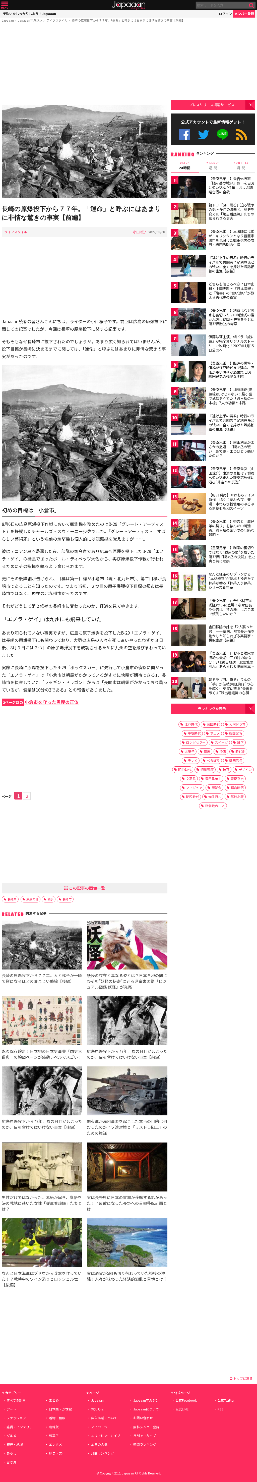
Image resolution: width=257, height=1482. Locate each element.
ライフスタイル (57, 20)
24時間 (185, 165)
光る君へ (214, 796)
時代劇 (240, 751)
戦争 (50, 899)
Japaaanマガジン (30, 20)
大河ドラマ (237, 724)
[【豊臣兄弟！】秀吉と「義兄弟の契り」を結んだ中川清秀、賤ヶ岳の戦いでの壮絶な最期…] (188, 530)
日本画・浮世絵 (60, 1409)
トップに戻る (242, 1378)
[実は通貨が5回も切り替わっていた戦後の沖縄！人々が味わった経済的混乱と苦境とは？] (127, 1243)
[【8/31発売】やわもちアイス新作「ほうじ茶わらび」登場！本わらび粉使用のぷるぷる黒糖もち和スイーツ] (188, 504)
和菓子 (54, 1435)
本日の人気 (99, 1444)
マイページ (99, 1426)
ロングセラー (196, 742)
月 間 (241, 165)
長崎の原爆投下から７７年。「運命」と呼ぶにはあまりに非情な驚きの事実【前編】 (128, 20)
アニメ (215, 733)
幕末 (207, 751)
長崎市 (67, 899)
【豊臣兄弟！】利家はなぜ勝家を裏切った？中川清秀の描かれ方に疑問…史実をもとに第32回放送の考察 (231, 317)
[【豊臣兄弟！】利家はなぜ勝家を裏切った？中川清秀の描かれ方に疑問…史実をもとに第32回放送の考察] (188, 319)
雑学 (240, 742)
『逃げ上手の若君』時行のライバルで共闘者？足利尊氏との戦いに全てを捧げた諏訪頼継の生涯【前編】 (231, 264)
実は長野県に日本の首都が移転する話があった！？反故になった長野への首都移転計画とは (127, 1203)
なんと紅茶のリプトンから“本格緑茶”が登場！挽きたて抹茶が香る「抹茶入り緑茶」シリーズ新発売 (231, 580)
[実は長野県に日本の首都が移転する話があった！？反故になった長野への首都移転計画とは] (127, 1168)
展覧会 (216, 787)
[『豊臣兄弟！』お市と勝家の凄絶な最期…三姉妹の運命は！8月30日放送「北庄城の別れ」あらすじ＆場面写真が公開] (188, 662)
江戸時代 (191, 724)
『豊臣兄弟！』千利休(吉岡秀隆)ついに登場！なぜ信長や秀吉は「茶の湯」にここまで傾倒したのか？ (231, 607)
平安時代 (194, 733)
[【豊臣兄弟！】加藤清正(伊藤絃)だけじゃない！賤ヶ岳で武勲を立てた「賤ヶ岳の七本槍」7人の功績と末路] (188, 398)
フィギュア (194, 787)
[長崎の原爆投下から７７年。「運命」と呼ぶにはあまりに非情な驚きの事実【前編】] (84, 152)
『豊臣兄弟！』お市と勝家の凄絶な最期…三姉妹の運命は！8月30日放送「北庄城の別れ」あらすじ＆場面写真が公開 (231, 661)
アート (11, 1409)
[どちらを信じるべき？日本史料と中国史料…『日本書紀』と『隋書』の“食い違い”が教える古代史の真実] (188, 293)
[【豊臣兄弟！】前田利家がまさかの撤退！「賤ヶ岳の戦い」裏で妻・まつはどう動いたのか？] (188, 451)
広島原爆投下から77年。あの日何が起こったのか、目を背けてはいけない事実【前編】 (127, 1054)
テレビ (193, 760)
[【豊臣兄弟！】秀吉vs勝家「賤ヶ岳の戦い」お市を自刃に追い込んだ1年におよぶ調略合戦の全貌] (188, 187)
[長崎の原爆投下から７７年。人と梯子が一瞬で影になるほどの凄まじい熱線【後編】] (42, 946)
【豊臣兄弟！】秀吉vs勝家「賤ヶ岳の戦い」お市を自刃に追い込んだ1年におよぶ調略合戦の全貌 (231, 185)
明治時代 (184, 769)
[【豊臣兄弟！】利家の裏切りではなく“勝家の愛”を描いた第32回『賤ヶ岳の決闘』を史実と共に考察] (188, 556)
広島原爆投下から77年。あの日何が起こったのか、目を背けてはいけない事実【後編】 (42, 1124)
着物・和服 (57, 1417)
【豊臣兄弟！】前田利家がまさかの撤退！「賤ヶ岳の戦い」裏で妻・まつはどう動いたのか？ (231, 448)
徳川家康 (207, 769)
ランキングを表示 (212, 708)
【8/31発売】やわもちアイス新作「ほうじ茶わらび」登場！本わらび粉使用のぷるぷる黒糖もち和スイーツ (231, 501)
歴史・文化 (57, 1453)
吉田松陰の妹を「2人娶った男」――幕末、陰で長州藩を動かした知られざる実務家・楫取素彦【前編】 (231, 633)
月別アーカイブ (144, 1435)
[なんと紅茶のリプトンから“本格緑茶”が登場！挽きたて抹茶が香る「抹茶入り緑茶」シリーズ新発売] (188, 583)
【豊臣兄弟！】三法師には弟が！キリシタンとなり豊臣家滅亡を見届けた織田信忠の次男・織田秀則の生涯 (231, 238)
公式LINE (223, 134)
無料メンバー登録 (146, 1426)
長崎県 (12, 899)
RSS (241, 134)
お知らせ (97, 1409)
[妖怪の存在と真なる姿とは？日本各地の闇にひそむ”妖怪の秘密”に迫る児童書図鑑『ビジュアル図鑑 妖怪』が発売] (127, 946)
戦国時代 (213, 724)
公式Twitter (204, 134)
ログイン (225, 13)
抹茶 (226, 769)
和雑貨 (54, 1426)
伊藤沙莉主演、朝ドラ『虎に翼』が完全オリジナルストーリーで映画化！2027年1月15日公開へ (231, 343)
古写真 (11, 1462)
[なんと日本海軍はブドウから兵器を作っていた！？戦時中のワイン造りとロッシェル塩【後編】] (42, 1243)
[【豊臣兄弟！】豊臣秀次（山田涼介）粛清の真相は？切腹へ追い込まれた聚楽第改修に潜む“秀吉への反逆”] (188, 477)
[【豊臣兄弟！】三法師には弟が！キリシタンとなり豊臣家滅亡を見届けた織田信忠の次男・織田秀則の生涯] (188, 240)
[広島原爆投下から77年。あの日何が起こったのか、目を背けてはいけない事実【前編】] (127, 1021)
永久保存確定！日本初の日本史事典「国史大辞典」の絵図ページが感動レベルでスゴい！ (42, 1054)
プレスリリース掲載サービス (211, 104)
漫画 (223, 751)
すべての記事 (16, 1400)
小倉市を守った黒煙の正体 (41, 702)
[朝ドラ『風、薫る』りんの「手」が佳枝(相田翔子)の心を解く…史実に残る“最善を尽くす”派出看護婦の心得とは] (188, 688)
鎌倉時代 (237, 787)
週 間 (213, 165)
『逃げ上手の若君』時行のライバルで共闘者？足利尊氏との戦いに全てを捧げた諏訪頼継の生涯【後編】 (231, 422)
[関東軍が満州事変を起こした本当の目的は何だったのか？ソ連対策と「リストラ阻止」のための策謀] (127, 1091)
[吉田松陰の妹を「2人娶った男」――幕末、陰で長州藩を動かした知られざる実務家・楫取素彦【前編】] (188, 635)
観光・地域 (15, 1444)
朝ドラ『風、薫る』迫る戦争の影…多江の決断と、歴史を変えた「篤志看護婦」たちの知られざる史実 (231, 211)
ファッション (16, 1417)
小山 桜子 (140, 232)
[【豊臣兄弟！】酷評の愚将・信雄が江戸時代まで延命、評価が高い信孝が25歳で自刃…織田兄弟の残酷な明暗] (188, 372)
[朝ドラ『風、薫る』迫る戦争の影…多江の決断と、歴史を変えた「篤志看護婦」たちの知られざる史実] (188, 214)
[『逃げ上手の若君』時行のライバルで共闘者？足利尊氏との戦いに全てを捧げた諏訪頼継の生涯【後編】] (188, 425)
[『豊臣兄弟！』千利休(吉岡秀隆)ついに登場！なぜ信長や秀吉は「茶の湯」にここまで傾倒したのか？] (188, 609)
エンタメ (55, 1444)
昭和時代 (192, 796)
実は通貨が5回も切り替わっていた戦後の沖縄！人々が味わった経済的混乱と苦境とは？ (127, 1276)
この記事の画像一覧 (86, 888)
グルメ (11, 1435)
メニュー (4, 5)
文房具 (191, 778)
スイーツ (221, 742)
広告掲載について (104, 1417)
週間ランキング (144, 1444)
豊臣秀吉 (237, 778)
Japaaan (128, 5)
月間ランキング (102, 1453)
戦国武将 (235, 733)
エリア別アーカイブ (105, 1435)
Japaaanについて (146, 1409)
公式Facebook (184, 134)
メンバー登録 (244, 13)
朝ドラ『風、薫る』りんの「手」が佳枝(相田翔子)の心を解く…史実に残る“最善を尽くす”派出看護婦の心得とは (231, 688)
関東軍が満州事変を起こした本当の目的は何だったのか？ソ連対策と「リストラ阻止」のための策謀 (127, 1126)
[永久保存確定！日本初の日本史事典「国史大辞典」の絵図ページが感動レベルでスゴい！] (42, 1021)
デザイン (245, 769)
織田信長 (235, 760)
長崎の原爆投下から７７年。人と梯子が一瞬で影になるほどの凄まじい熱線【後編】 (42, 978)
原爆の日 (32, 899)
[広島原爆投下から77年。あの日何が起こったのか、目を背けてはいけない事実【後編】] (42, 1091)
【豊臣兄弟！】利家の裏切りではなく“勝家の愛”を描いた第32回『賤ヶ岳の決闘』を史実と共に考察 (232, 554)
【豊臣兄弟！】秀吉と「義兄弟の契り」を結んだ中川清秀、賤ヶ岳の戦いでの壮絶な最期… (231, 528)
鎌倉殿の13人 (215, 805)
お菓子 (190, 751)
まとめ (54, 1400)
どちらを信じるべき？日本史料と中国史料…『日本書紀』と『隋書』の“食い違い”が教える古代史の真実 (231, 290)
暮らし (11, 1453)
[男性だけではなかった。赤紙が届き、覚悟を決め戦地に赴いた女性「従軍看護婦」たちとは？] (42, 1168)
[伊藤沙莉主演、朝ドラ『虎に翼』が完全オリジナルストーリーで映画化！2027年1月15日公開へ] (188, 345)
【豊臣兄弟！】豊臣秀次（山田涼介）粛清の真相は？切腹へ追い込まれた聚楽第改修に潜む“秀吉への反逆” (231, 475)
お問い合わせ (143, 1417)
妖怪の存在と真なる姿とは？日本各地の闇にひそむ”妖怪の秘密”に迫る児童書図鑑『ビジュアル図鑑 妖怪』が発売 (127, 981)
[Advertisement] (84, 64)
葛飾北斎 (237, 796)
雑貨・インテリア (20, 1426)
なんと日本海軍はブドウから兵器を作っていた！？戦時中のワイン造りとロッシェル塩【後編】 (42, 1278)
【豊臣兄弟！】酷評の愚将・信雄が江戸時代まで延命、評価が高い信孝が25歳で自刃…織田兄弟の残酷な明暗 (232, 369)
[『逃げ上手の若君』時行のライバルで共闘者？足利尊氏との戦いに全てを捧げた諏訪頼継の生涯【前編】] (188, 266)
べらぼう (213, 760)
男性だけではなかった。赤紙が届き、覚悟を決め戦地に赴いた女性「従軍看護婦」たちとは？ (42, 1203)
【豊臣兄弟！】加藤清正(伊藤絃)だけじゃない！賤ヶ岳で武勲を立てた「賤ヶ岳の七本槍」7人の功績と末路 (231, 396)
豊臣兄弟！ (213, 778)
